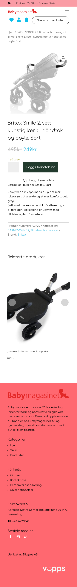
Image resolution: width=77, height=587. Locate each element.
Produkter (17, 455)
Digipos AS (30, 554)
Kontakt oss (18, 480)
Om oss (15, 475)
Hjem (11, 32)
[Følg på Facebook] (11, 537)
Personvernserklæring (25, 485)
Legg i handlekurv (40, 167)
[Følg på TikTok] (26, 537)
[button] (63, 57)
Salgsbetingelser (21, 490)
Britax (22, 234)
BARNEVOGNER (26, 32)
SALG (13, 450)
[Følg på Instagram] (18, 537)
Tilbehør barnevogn (51, 32)
